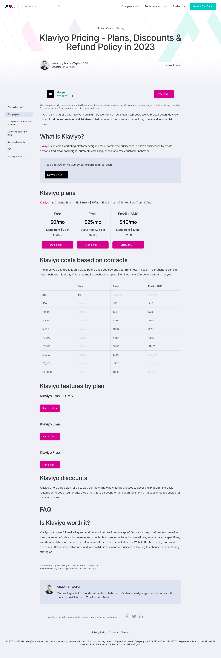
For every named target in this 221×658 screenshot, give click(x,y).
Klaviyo (44, 146)
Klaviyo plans (14, 114)
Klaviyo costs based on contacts (19, 123)
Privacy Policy (99, 632)
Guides (176, 6)
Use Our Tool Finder (202, 6)
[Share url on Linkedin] (141, 616)
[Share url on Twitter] (134, 616)
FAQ (10, 149)
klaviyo (110, 28)
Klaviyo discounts (16, 142)
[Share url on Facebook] (126, 616)
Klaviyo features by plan (17, 133)
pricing (120, 28)
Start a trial (56, 245)
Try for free (162, 94)
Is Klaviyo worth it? (17, 156)
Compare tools (130, 6)
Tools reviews (153, 6)
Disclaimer (114, 632)
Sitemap (125, 632)
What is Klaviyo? (16, 107)
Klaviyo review (55, 174)
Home (101, 28)
